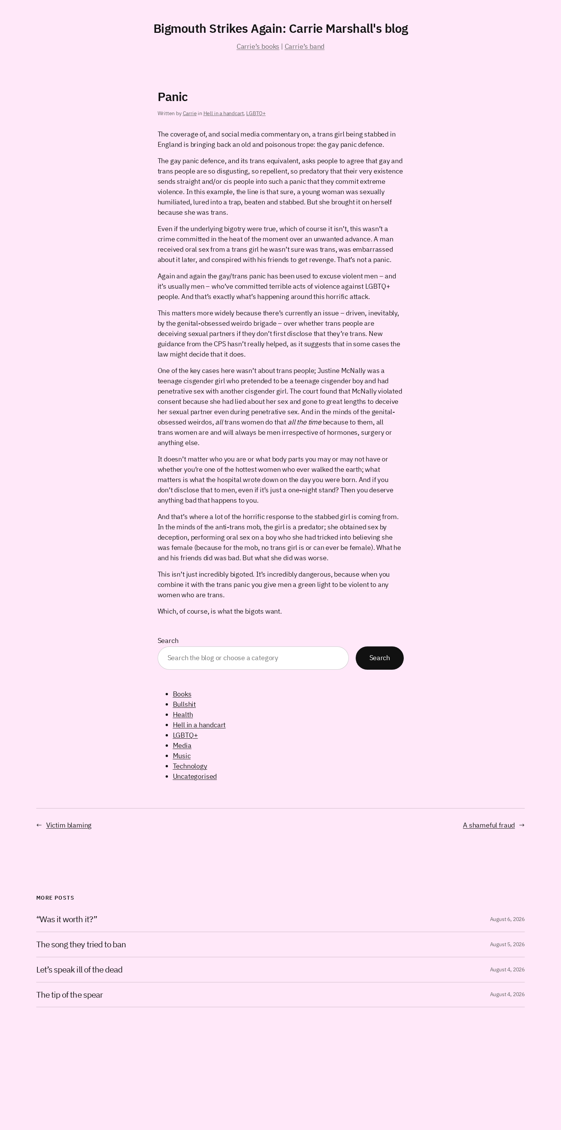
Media (182, 745)
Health (183, 714)
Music (182, 755)
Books (182, 694)
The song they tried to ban (81, 944)
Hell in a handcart (223, 113)
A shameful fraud (489, 825)
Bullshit (184, 704)
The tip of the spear (69, 995)
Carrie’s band (305, 46)
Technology (190, 766)
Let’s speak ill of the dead (79, 969)
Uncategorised (195, 776)
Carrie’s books (258, 46)
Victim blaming (69, 825)
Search (168, 640)
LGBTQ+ (256, 113)
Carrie (190, 113)
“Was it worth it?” (66, 919)
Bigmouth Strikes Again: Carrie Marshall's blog (280, 28)
